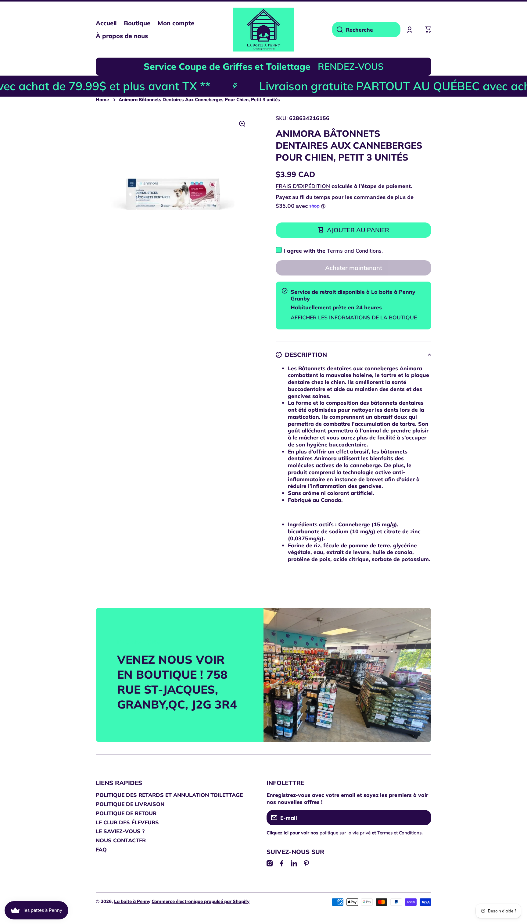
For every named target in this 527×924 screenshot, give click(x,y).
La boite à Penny (132, 901)
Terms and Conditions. (355, 250)
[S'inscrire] (423, 817)
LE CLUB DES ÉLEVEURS (127, 822)
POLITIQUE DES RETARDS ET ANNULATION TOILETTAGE (169, 794)
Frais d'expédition (303, 186)
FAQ (101, 849)
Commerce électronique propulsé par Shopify (200, 901)
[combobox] (366, 29)
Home (102, 99)
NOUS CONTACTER (121, 840)
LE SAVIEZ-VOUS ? (120, 831)
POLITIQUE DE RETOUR (126, 813)
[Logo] (263, 30)
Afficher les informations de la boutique (354, 317)
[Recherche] (337, 29)
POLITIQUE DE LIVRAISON (130, 804)
